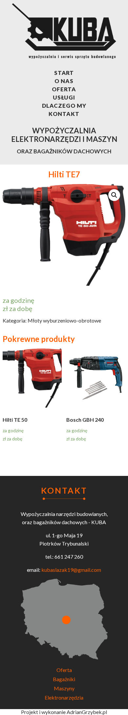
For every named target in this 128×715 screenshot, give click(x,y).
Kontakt (64, 113)
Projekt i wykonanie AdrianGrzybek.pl (64, 712)
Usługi (64, 97)
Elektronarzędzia (64, 697)
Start (64, 72)
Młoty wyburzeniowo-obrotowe (64, 320)
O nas (64, 81)
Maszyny (64, 688)
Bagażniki (64, 679)
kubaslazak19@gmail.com (71, 570)
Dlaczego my (64, 105)
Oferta (64, 89)
